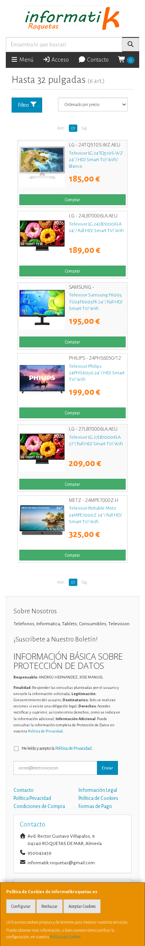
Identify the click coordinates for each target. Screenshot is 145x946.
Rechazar (49, 906)
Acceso (59, 60)
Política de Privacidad (45, 731)
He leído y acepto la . (57, 748)
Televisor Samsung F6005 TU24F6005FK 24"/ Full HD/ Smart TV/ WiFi (96, 301)
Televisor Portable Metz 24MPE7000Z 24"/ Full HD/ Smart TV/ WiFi (95, 514)
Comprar (72, 199)
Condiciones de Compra (39, 806)
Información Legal (97, 790)
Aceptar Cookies (82, 906)
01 (73, 128)
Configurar (21, 906)
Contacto (97, 60)
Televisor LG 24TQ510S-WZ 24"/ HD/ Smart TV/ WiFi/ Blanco (96, 159)
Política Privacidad (32, 798)
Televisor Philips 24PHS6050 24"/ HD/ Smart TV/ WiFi (97, 373)
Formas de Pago (95, 806)
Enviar (107, 768)
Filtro (23, 105)
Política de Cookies (65, 936)
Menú (25, 60)
